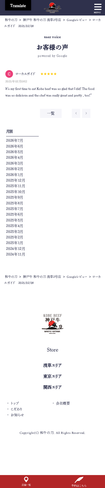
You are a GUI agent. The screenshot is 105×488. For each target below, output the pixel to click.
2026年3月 (14, 163)
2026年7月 (14, 140)
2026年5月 (14, 152)
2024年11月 (15, 254)
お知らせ (17, 415)
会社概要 (63, 403)
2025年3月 (14, 231)
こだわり (16, 409)
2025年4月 (14, 226)
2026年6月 (14, 146)
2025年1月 (14, 243)
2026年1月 (14, 175)
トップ (15, 403)
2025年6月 (14, 214)
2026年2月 (14, 169)
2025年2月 (14, 237)
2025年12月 (15, 180)
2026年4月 (14, 157)
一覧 (51, 113)
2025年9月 (14, 197)
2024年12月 (15, 248)
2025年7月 (14, 209)
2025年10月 (15, 192)
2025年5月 (14, 220)
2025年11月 (15, 186)
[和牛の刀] (52, 9)
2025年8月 (14, 203)
